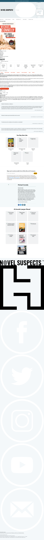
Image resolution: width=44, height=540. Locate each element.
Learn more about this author (22, 201)
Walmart (33, 72)
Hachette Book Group (3, 532)
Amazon (2, 72)
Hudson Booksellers (24, 72)
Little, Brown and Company (4, 56)
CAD (40, 13)
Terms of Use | (6, 535)
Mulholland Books (21, 532)
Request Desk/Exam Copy (4, 88)
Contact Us (13, 535)
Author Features (7, 19)
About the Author (2, 95)
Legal (7, 92)
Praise (1, 101)
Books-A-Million (13, 72)
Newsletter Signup (3, 532)
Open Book (25, 19)
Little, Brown (16, 532)
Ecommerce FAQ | (2, 535)
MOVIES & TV (18, 19)
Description (2, 73)
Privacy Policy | (10, 535)
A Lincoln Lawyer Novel (3, 94)
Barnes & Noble (7, 72)
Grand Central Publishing (10, 532)
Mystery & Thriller (2, 90)
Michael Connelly (3, 50)
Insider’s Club (31, 19)
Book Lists (1, 19)
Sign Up (35, 173)
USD (40, 12)
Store (13, 19)
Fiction (1, 92)
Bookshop (18, 72)
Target (29, 72)
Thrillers (4, 92)
